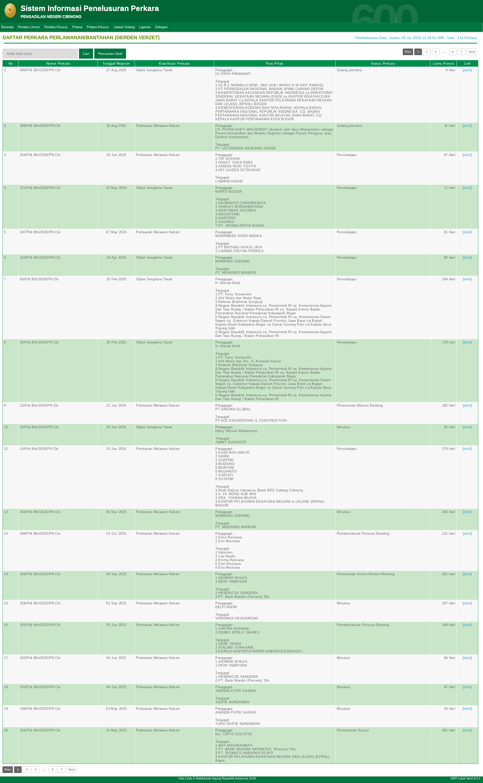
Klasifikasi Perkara (174, 63)
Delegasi (161, 27)
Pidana (77, 27)
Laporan (145, 27)
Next (472, 52)
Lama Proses (443, 63)
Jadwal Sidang (124, 27)
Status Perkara (383, 63)
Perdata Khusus (56, 27)
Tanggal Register (116, 63)
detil (467, 70)
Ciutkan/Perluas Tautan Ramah (173, 28)
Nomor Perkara (58, 63)
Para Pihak (275, 63)
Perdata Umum (29, 27)
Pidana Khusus (98, 27)
